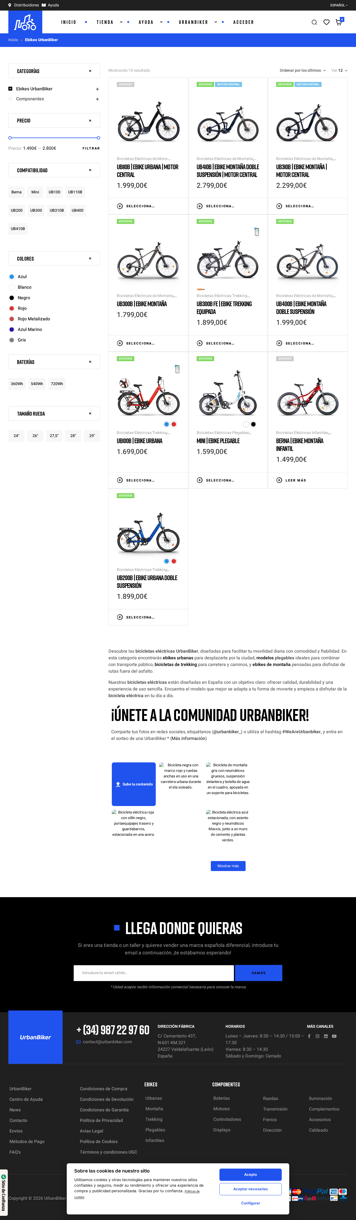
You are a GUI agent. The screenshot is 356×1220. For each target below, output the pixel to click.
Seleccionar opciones (140, 206)
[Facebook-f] (309, 1036)
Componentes (30, 99)
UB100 (54, 192)
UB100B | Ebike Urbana (139, 440)
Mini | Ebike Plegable (218, 440)
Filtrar (91, 148)
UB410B (18, 229)
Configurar (250, 1203)
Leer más (296, 480)
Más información (188, 738)
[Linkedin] (326, 1036)
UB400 (77, 210)
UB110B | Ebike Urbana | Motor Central (147, 170)
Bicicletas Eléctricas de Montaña (225, 159)
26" (35, 436)
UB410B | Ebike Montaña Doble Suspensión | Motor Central (228, 170)
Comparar (169, 205)
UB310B (57, 210)
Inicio (13, 40)
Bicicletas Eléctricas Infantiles (302, 433)
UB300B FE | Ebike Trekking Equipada (224, 307)
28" (73, 436)
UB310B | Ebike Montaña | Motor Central (301, 170)
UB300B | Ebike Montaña (142, 304)
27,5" (54, 436)
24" (16, 436)
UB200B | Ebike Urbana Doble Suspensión (147, 581)
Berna (16, 192)
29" (92, 436)
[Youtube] (334, 1036)
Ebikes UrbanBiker (34, 89)
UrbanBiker (55, 1198)
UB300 (36, 210)
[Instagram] (317, 1036)
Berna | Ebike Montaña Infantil (299, 444)
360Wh (17, 384)
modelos (265, 658)
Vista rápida (177, 205)
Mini (35, 192)
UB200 (17, 210)
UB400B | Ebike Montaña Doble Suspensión (301, 307)
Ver (334, 70)
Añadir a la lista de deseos (160, 205)
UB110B (75, 192)
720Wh (57, 384)
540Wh (37, 384)
